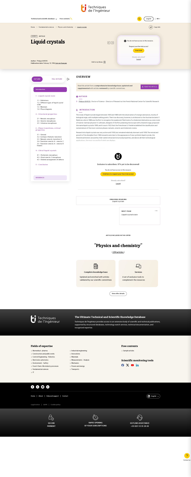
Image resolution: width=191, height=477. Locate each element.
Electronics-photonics (40, 360)
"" (118, 245)
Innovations (75, 354)
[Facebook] (122, 365)
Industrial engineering (79, 351)
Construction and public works (43, 354)
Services (138, 272)
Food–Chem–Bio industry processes (45, 366)
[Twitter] (127, 365)
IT (33, 372)
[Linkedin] (137, 365)
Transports (75, 369)
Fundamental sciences (40, 369)
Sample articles (128, 351)
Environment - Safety (40, 363)
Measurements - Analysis (80, 360)
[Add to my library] (104, 62)
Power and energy (78, 366)
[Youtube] (132, 365)
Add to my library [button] (97, 62)
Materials (74, 357)
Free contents (65, 19)
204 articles (118, 252)
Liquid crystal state (130, 213)
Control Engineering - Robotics (44, 357)
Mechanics (75, 363)
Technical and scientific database (43, 19)
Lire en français (61, 63)
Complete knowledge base (96, 272)
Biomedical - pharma (40, 351)
